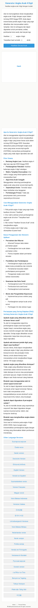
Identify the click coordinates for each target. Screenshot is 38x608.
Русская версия (19, 561)
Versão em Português (19, 550)
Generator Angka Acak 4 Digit (19, 3)
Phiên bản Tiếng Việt (19, 590)
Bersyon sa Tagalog (19, 578)
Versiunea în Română (19, 555)
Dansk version (19, 453)
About (14, 604)
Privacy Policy (22, 604)
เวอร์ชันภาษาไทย (19, 572)
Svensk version (19, 567)
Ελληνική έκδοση (19, 464)
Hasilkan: (7, 36)
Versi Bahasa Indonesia (19, 498)
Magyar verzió (19, 493)
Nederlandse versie (19, 533)
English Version (19, 470)
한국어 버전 (19, 516)
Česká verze (19, 447)
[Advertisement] (19, 104)
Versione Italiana (19, 504)
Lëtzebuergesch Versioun (19, 521)
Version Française (19, 487)
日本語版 (19, 510)
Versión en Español (19, 476)
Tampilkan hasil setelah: (12, 40)
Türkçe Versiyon (19, 584)
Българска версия (19, 442)
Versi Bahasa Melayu (19, 527)
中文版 (19, 595)
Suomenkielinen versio (19, 482)
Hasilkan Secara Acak (19, 45)
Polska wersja (19, 544)
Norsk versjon (19, 538)
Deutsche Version (19, 459)
